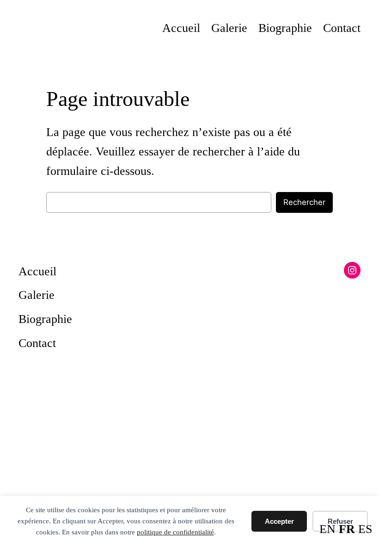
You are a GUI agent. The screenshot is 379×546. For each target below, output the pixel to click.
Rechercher (304, 202)
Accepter (279, 521)
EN (327, 529)
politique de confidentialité (175, 532)
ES (365, 529)
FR (347, 529)
